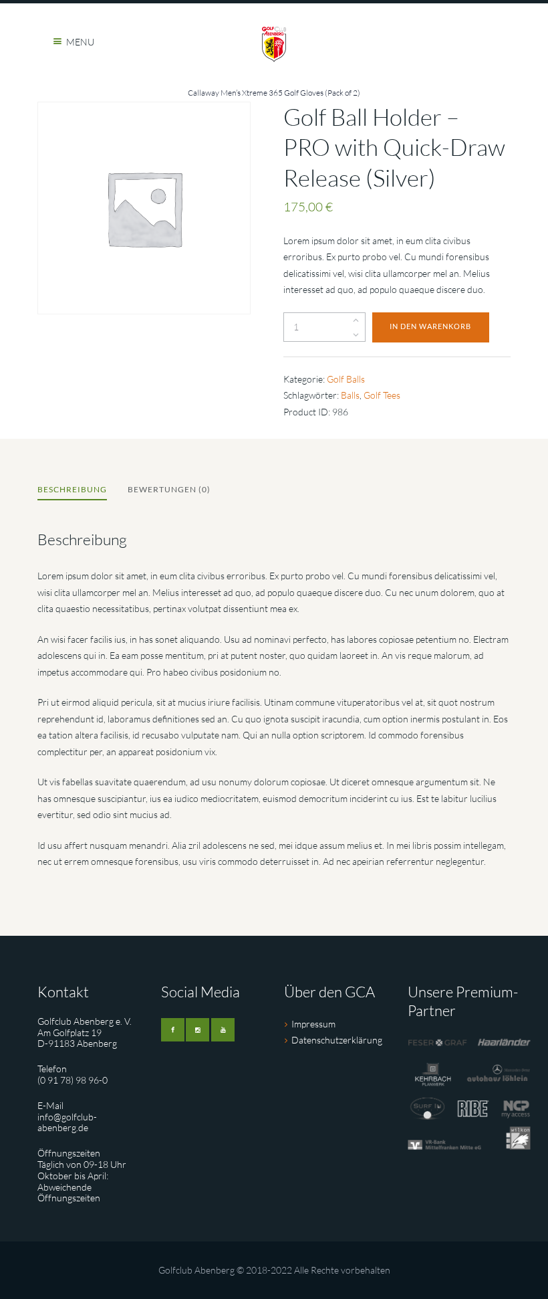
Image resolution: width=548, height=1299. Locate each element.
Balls (350, 395)
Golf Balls (346, 379)
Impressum (313, 1023)
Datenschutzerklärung (336, 1039)
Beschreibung (72, 489)
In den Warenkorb (430, 326)
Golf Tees (382, 395)
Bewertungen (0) (169, 489)
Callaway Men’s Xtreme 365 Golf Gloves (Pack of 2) (274, 93)
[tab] (72, 491)
